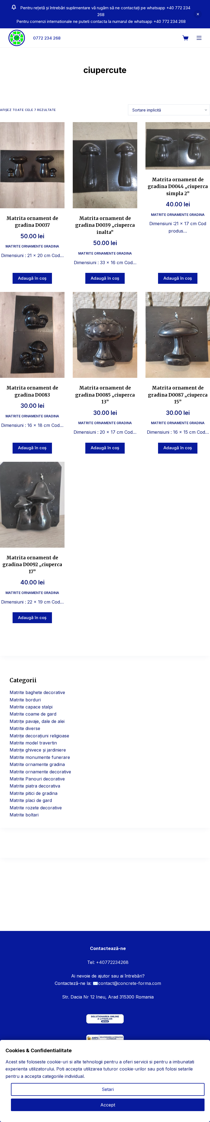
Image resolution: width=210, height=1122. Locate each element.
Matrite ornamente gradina (32, 246)
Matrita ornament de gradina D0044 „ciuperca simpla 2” (178, 187)
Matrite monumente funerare (40, 757)
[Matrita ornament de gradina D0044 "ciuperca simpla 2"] (177, 145)
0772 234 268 (46, 38)
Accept (107, 1105)
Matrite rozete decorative (36, 807)
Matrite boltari (24, 815)
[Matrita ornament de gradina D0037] (32, 165)
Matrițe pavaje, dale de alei (37, 721)
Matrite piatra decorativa (35, 786)
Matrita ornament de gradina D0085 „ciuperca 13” (105, 395)
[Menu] (199, 37)
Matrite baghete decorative (37, 692)
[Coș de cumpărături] (185, 38)
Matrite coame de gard (33, 714)
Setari (108, 1089)
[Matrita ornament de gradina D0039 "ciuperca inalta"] (105, 165)
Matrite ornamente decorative (40, 771)
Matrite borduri (25, 699)
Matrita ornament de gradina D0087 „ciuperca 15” (178, 395)
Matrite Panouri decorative (37, 779)
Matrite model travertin (33, 743)
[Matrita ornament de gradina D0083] (32, 335)
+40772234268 (112, 962)
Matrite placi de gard (31, 800)
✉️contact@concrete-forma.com (127, 983)
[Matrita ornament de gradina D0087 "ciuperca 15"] (177, 335)
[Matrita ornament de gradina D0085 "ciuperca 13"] (105, 335)
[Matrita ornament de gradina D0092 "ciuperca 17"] (32, 505)
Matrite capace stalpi (31, 707)
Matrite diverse (25, 728)
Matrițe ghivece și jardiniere (38, 750)
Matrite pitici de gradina (33, 793)
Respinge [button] (198, 14)
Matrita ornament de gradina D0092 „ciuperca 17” (32, 565)
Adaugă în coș (32, 278)
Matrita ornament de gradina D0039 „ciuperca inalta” (105, 225)
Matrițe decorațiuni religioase (39, 735)
